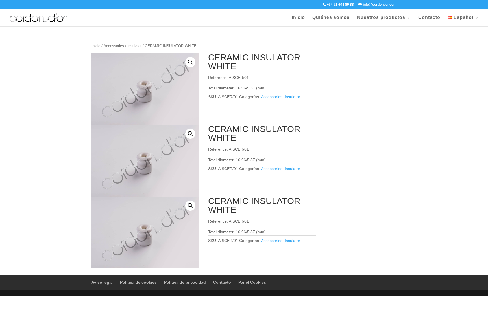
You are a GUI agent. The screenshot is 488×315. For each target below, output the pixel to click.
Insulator (134, 46)
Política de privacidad (185, 282)
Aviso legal (102, 282)
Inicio (298, 18)
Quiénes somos (331, 18)
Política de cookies (138, 282)
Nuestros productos (381, 18)
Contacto (429, 18)
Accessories (114, 46)
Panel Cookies (252, 282)
